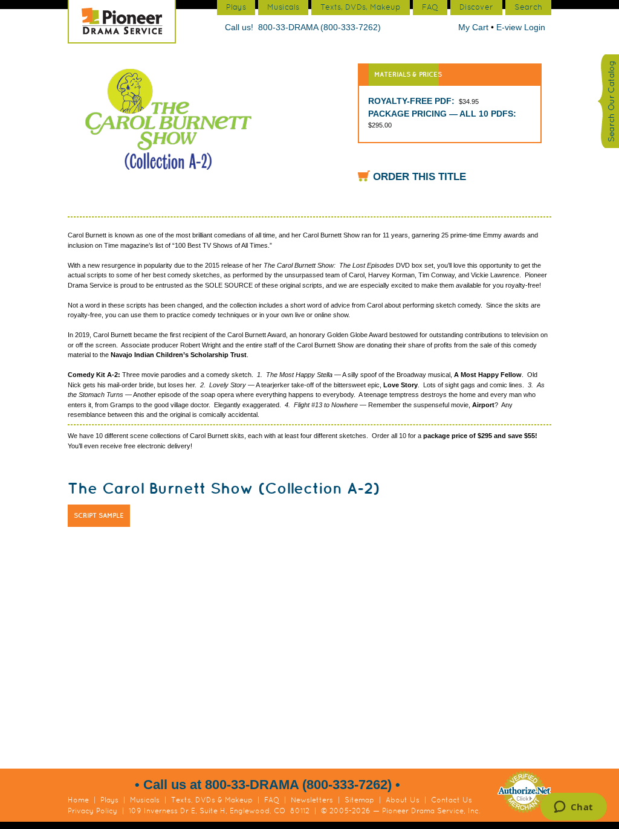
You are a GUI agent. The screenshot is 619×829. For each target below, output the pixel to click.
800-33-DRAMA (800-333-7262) (319, 27)
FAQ (271, 800)
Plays (109, 800)
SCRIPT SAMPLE (99, 515)
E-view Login (520, 27)
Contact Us (451, 800)
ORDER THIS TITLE (419, 176)
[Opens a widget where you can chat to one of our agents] (573, 808)
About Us (403, 800)
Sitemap (359, 800)
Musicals (145, 800)
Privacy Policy (92, 811)
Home (78, 800)
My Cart (474, 27)
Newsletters (312, 800)
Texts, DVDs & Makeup (212, 800)
